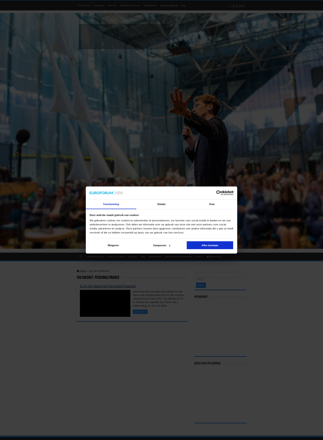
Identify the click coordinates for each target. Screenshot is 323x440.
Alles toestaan (210, 245)
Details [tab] (161, 204)
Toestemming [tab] (111, 204)
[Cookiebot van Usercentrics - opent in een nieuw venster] (219, 192)
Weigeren (113, 245)
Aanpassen (159, 245)
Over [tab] (212, 204)
